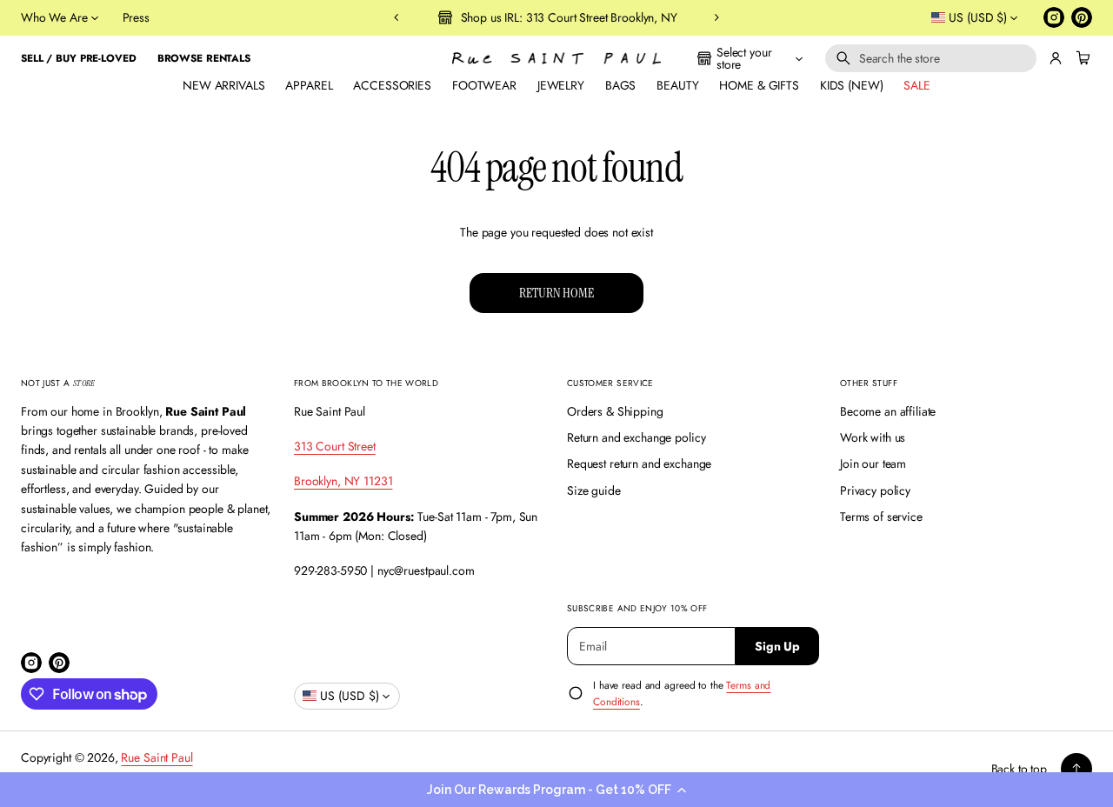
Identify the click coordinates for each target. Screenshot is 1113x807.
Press (136, 17)
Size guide (594, 490)
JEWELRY (560, 85)
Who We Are (54, 17)
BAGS (620, 85)
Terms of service (881, 516)
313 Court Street (335, 446)
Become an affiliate (888, 411)
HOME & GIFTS (758, 85)
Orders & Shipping (615, 411)
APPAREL (308, 85)
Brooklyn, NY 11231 (343, 481)
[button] (556, 789)
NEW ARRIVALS (223, 85)
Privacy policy (875, 490)
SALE (916, 85)
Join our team (873, 463)
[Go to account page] (1056, 58)
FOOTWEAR (484, 85)
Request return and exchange (639, 463)
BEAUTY (677, 85)
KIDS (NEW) (851, 85)
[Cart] (1081, 58)
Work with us (872, 437)
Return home (556, 292)
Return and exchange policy (636, 437)
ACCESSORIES (391, 85)
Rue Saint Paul (156, 757)
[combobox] (930, 58)
